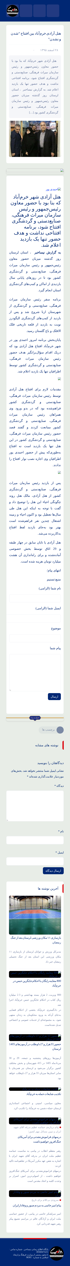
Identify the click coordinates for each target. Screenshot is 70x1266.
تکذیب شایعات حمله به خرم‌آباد (43, 1093)
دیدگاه (59, 785)
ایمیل (59, 852)
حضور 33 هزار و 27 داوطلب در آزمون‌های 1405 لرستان (35, 1046)
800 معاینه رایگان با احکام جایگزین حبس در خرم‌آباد (37, 983)
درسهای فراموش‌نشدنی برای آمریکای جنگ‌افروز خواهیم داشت (39, 1139)
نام (61, 831)
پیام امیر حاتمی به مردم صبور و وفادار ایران (37, 1205)
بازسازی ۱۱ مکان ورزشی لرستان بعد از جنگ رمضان (36, 940)
